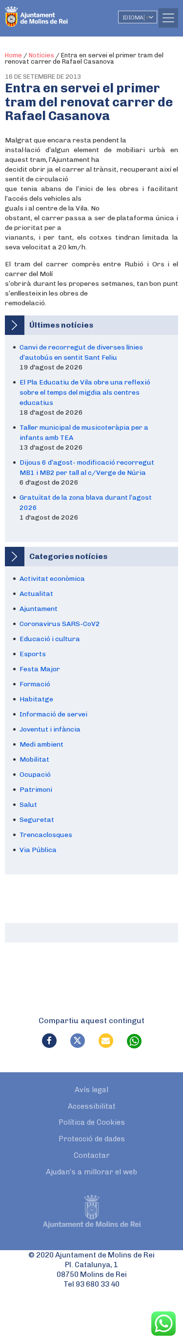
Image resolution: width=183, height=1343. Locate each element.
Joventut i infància (50, 729)
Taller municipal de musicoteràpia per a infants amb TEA (84, 432)
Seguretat (37, 820)
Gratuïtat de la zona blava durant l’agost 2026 (86, 502)
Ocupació (35, 774)
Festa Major (40, 669)
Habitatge (36, 699)
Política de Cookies (92, 1122)
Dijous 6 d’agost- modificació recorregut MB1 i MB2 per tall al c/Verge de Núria (87, 467)
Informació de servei (53, 714)
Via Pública (38, 850)
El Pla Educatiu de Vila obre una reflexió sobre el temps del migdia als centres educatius (85, 392)
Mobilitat (34, 759)
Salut (28, 805)
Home (13, 55)
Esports (33, 654)
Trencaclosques (46, 835)
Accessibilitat (92, 1106)
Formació (35, 684)
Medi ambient (41, 744)
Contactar (92, 1155)
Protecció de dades (92, 1138)
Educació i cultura (50, 639)
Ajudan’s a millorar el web (91, 1172)
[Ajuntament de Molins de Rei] (56, 12)
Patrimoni (36, 789)
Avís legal (91, 1089)
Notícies (41, 55)
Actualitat (36, 594)
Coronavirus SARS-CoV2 (60, 624)
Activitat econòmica (52, 579)
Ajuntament (39, 609)
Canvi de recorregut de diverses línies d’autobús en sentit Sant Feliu (81, 352)
